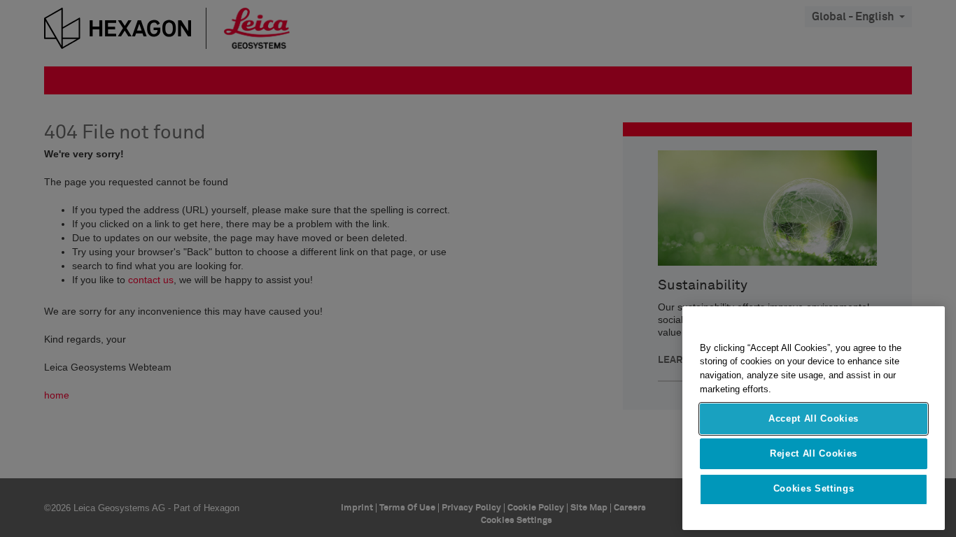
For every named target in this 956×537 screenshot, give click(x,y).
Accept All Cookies (813, 418)
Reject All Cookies (813, 453)
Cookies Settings (814, 489)
